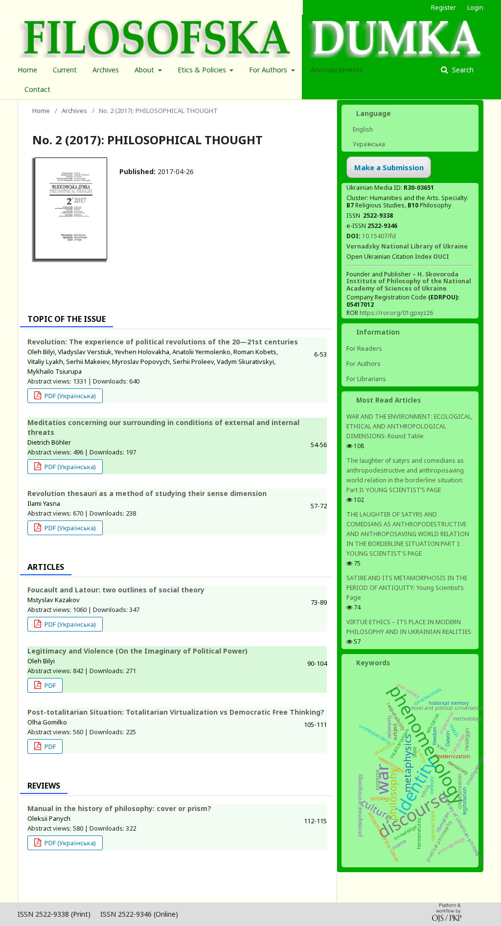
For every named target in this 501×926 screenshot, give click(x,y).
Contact (37, 89)
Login (475, 7)
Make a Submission (389, 167)
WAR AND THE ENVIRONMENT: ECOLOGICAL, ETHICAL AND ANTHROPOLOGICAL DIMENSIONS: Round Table (409, 426)
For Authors (269, 69)
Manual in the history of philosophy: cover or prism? (119, 808)
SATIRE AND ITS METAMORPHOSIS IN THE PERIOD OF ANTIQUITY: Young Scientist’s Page (406, 588)
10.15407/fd (379, 236)
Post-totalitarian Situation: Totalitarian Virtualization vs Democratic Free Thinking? (175, 712)
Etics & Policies (203, 69)
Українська (368, 144)
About (145, 69)
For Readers (364, 348)
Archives (105, 69)
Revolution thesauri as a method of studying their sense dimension (147, 493)
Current (65, 69)
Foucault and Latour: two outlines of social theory (116, 589)
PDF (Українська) (69, 395)
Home (27, 69)
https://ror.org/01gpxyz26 (396, 313)
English (362, 129)
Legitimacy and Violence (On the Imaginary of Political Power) (137, 650)
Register (443, 7)
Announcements (337, 69)
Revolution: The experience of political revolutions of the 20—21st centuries (162, 341)
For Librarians (366, 378)
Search (462, 69)
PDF (49, 685)
